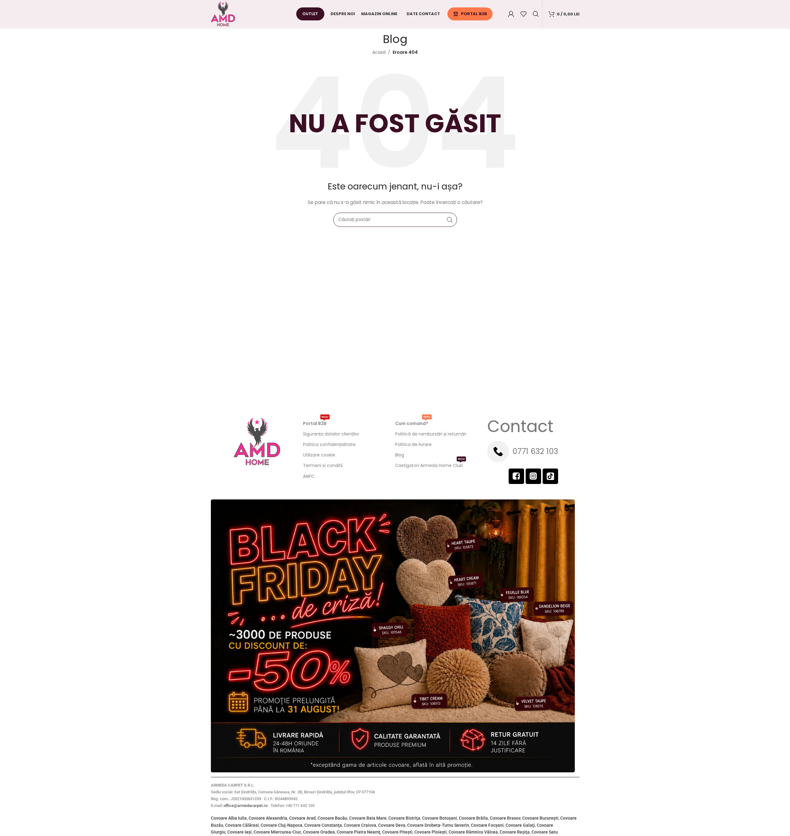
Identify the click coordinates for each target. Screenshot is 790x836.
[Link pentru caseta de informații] (533, 451)
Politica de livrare (413, 444)
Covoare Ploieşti (430, 832)
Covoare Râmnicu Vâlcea (473, 832)
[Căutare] (536, 14)
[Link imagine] (393, 635)
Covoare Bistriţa (404, 818)
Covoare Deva (391, 825)
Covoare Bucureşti (540, 818)
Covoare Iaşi (239, 832)
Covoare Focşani (487, 825)
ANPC (308, 476)
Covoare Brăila (473, 818)
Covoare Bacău (332, 818)
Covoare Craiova (360, 825)
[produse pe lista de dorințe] (523, 14)
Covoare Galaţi (520, 825)
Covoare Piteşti (397, 832)
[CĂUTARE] (450, 220)
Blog (399, 455)
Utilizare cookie (319, 455)
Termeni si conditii (323, 465)
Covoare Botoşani (439, 818)
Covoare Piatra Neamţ (358, 832)
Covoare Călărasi (242, 825)
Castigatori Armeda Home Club (430, 464)
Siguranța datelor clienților (331, 434)
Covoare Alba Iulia (229, 818)
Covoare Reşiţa (515, 832)
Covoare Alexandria (268, 818)
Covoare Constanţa (323, 825)
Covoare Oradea (319, 832)
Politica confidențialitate (329, 444)
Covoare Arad (302, 818)
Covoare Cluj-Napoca (281, 825)
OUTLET (310, 14)
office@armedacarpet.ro (245, 805)
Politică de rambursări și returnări (430, 434)
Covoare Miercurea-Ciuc (277, 832)
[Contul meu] (511, 14)
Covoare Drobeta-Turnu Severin (438, 825)
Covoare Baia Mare (367, 818)
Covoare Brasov (505, 818)
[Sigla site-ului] (223, 14)
